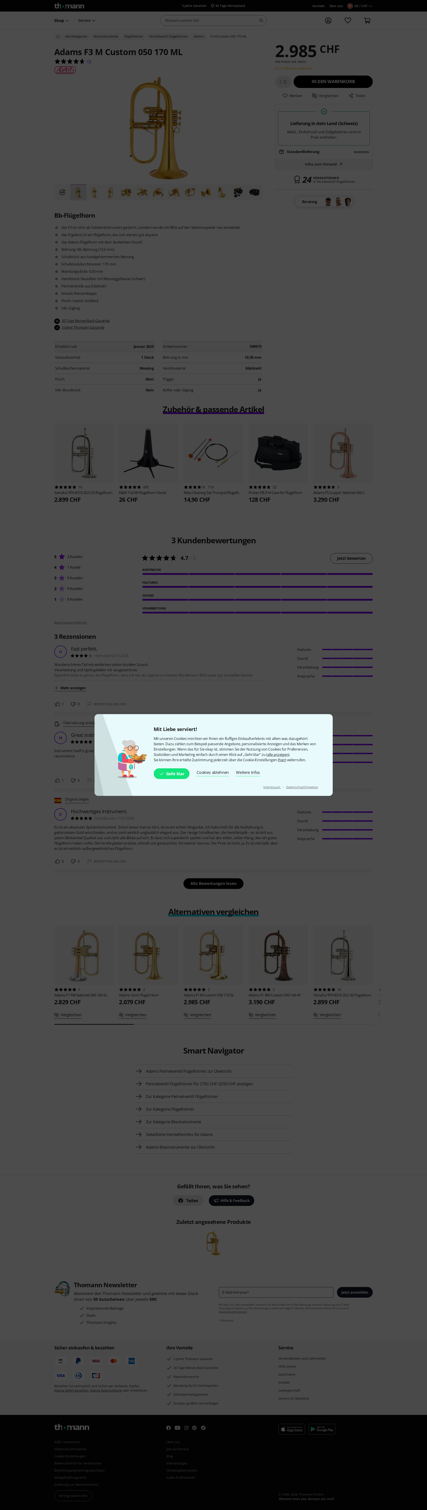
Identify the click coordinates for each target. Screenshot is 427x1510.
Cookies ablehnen (213, 772)
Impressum (272, 787)
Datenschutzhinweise (302, 787)
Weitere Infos (248, 772)
